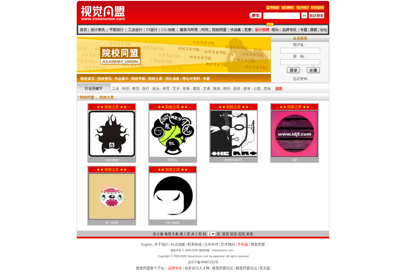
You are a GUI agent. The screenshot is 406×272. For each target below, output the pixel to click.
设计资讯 (98, 30)
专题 (303, 30)
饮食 (186, 88)
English (146, 244)
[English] (317, 8)
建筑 (196, 88)
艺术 (176, 88)
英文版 (264, 268)
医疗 (146, 88)
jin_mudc (111, 222)
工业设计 (135, 30)
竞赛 (247, 30)
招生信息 (172, 79)
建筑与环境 (189, 30)
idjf (294, 160)
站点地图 (178, 244)
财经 (226, 88)
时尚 (205, 30)
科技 (125, 88)
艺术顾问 (228, 244)
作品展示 (121, 79)
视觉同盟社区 (222, 268)
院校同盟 (219, 30)
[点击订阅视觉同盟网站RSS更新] (302, 8)
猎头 (275, 30)
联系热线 (195, 244)
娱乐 (156, 88)
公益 (257, 88)
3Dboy (172, 160)
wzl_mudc (172, 222)
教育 (135, 88)
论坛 (323, 30)
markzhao (112, 160)
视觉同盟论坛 (246, 268)
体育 (166, 88)
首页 (83, 30)
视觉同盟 (258, 244)
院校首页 (88, 79)
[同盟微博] (288, 8)
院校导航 (138, 79)
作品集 (235, 30)
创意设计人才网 (197, 268)
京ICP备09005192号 (203, 262)
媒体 (247, 88)
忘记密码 (300, 79)
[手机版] (273, 8)
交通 (206, 88)
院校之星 (155, 79)
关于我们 (161, 244)
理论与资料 (191, 79)
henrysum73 (233, 160)
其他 (267, 88)
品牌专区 (289, 30)
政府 (236, 88)
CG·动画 (168, 30)
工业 (115, 88)
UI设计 (152, 30)
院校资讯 (104, 79)
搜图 (313, 30)
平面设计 (116, 30)
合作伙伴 (211, 244)
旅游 (216, 88)
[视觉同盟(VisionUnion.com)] (103, 22)
